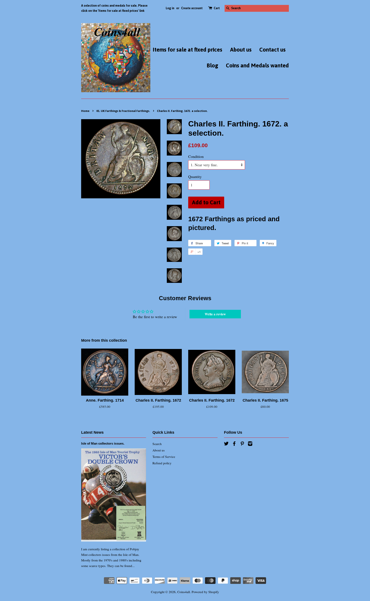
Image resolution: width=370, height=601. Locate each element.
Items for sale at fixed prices (187, 49)
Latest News (92, 432)
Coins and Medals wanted (257, 65)
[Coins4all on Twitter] (226, 444)
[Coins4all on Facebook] (234, 444)
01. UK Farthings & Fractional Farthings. (123, 111)
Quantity (195, 176)
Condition (196, 156)
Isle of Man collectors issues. (102, 443)
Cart (217, 8)
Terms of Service (163, 456)
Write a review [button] (215, 314)
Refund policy (162, 463)
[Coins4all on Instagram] (250, 444)
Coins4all (183, 592)
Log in (170, 8)
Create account (192, 8)
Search (157, 444)
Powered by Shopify (205, 592)
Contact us (272, 49)
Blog (212, 65)
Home (85, 111)
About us (241, 49)
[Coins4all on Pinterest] (242, 444)
